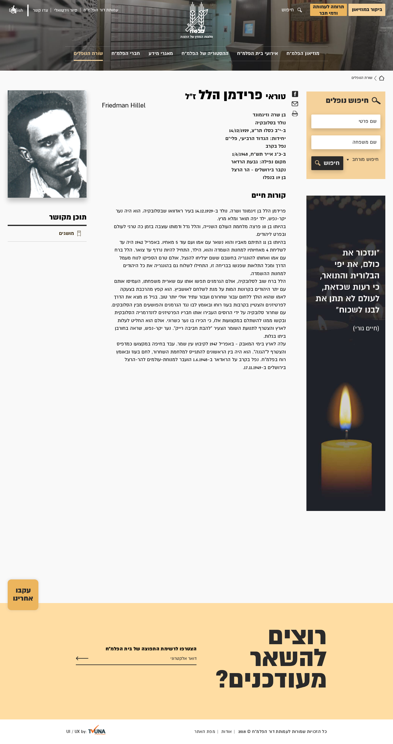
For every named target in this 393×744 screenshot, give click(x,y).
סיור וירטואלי (65, 10)
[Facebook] (295, 94)
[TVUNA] (97, 730)
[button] (362, 163)
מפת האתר (204, 732)
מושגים (66, 234)
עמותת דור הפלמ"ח (101, 10)
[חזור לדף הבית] (381, 78)
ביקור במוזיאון (367, 10)
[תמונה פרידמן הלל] (47, 144)
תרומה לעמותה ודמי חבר (328, 10)
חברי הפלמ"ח (125, 54)
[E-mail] (295, 105)
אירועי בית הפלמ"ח (257, 54)
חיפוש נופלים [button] (347, 101)
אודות (226, 732)
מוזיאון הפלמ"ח (302, 54)
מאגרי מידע (161, 54)
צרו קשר (40, 10)
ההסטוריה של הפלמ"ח (204, 54)
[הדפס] (295, 114)
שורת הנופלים (88, 54)
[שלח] (82, 658)
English (16, 10)
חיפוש (332, 163)
